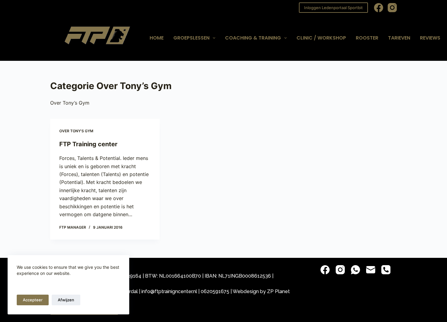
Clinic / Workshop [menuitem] (321, 37)
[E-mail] (370, 269)
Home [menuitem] (157, 37)
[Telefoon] (385, 269)
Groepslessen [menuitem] (191, 37)
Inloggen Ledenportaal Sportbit (333, 7)
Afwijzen (66, 299)
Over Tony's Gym (76, 131)
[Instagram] (392, 7)
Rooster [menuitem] (367, 37)
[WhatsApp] (355, 269)
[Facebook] (378, 7)
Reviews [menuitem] (430, 37)
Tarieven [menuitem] (399, 37)
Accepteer (33, 299)
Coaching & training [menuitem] (253, 37)
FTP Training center (88, 144)
